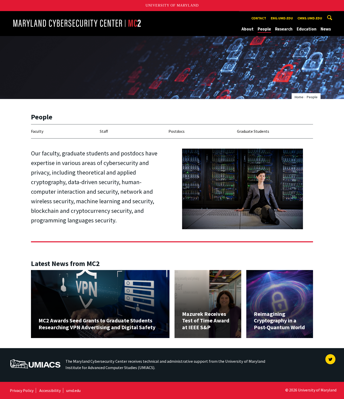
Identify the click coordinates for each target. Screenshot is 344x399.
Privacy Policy (21, 390)
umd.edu (73, 390)
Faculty (37, 131)
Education (307, 29)
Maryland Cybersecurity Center (41, 16)
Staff (104, 131)
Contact (258, 18)
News (326, 29)
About (248, 29)
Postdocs (176, 131)
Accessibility (50, 390)
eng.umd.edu (282, 18)
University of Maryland (172, 5)
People (264, 29)
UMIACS (17, 356)
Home (299, 97)
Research (284, 29)
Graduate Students (253, 131)
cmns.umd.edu (309, 18)
